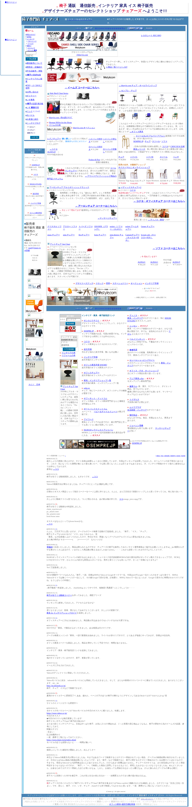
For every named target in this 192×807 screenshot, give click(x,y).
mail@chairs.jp (34, 248)
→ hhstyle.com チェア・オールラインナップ (138, 85)
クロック (100, 283)
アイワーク (89, 419)
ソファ (164, 141)
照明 (108, 283)
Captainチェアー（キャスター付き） (132, 237)
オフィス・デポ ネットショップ (144, 371)
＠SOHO (103, 365)
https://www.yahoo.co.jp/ (57, 713)
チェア (148, 141)
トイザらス (134, 399)
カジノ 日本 (34, 384)
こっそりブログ (33, 123)
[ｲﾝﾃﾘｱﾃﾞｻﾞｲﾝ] (69, 340)
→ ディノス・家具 (156, 220)
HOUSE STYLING (36, 184)
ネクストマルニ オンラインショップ (134, 167)
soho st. (87, 388)
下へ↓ (123, 28)
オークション (136, 283)
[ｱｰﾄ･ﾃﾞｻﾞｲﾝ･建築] (69, 337)
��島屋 (133, 350)
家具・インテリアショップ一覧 (97, 380)
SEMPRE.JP (36, 165)
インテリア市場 (35, 203)
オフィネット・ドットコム (95, 398)
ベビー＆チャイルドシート (105, 411)
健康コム (133, 386)
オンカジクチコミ (91, 320)
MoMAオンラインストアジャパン (98, 430)
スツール (156, 141)
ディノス (133, 315)
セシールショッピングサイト (142, 360)
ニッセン (133, 326)
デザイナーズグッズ (84, 283)
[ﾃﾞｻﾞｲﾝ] (69, 342)
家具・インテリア (135, 318)
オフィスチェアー (91, 373)
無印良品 (133, 415)
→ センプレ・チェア (128, 90)
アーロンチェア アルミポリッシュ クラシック (69, 187)
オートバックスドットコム (95, 409)
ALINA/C (142, 262)
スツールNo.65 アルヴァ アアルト (150, 136)
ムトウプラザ (135, 407)
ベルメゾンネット (137, 339)
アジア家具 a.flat (136, 378)
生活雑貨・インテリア (137, 410)
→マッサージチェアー (107, 218)
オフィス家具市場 (36, 213)
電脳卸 (49, 547)
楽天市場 (36, 193)
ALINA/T (176, 262)
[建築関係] (69, 345)
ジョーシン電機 (136, 425)
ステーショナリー (120, 283)
